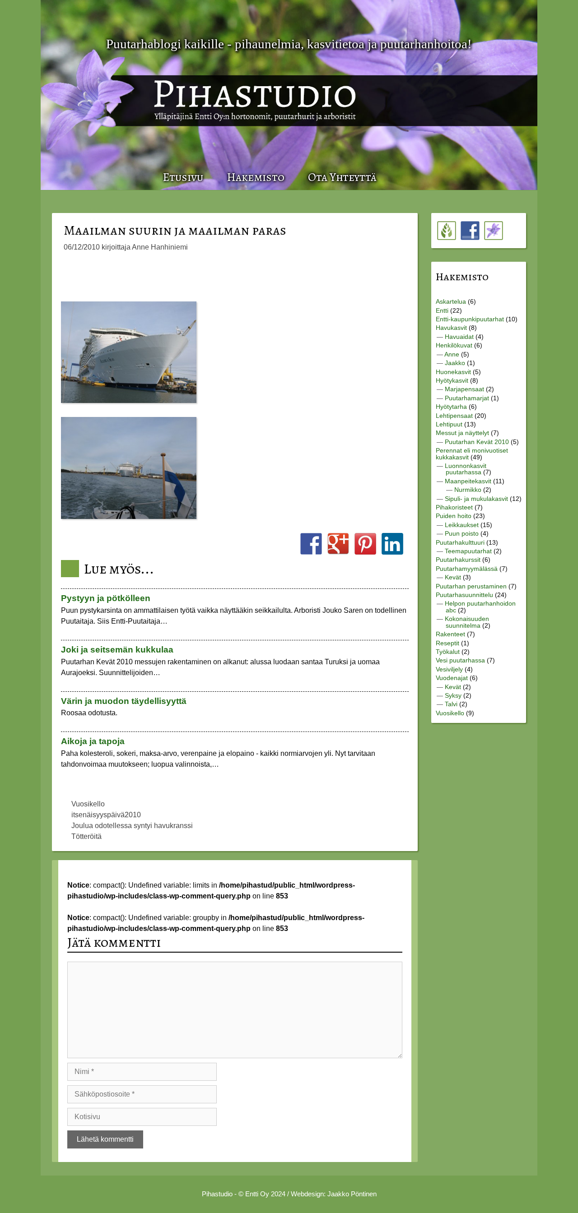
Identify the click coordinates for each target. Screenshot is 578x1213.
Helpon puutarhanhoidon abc (480, 606)
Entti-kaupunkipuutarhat (470, 319)
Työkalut (448, 651)
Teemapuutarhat (468, 551)
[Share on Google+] (338, 544)
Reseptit (447, 643)
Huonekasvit (453, 371)
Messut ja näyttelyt (462, 432)
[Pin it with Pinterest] (365, 544)
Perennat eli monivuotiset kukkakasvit (472, 453)
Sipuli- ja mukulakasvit (476, 498)
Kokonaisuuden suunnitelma (467, 622)
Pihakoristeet (454, 507)
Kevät (453, 577)
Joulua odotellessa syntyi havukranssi (132, 825)
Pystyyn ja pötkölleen (105, 598)
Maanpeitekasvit (468, 481)
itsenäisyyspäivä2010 (106, 815)
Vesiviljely (449, 669)
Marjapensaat (464, 389)
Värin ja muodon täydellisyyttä (123, 701)
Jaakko (455, 362)
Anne (451, 354)
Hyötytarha (451, 406)
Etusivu (183, 177)
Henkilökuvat (454, 345)
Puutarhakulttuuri (460, 542)
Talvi (451, 704)
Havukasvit (451, 327)
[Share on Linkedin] (392, 544)
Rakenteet (450, 634)
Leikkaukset (462, 524)
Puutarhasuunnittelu (464, 594)
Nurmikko (467, 489)
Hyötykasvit (452, 380)
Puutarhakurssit (458, 559)
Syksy (453, 695)
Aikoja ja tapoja (93, 741)
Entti (442, 310)
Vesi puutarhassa (460, 660)
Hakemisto (255, 177)
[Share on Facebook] (311, 544)
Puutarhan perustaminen (471, 586)
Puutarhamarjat (467, 398)
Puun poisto (462, 533)
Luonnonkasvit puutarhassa (465, 469)
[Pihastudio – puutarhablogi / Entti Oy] (300, 92)
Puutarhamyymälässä (467, 568)
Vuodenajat (452, 677)
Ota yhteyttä (342, 177)
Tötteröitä (86, 836)
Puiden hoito (453, 515)
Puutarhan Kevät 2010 (477, 441)
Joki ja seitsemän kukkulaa (117, 649)
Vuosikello (88, 804)
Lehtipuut (449, 424)
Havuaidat (459, 336)
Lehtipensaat (454, 415)
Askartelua (451, 301)
